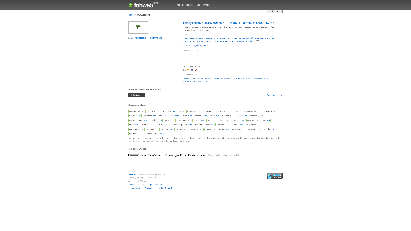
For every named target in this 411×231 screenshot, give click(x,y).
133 (205, 116)
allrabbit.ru (187, 78)
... (260, 41)
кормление (224, 38)
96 (183, 111)
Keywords (196, 46)
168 (274, 111)
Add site (180, 5)
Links (160, 188)
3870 (173, 120)
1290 (263, 125)
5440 (141, 134)
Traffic (205, 46)
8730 (199, 129)
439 (190, 125)
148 (234, 116)
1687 (190, 120)
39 (174, 111)
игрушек (270, 38)
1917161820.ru (189, 81)
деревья (199, 38)
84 (227, 120)
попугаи (241, 38)
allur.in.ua (208, 78)
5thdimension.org (219, 78)
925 (154, 116)
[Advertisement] (152, 63)
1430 (162, 134)
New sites (206, 5)
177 (143, 111)
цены (211, 41)
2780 (260, 111)
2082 (214, 129)
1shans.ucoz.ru (202, 81)
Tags (198, 5)
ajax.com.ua (232, 78)
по (207, 41)
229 (261, 116)
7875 (177, 116)
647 (217, 116)
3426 (190, 116)
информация (260, 38)
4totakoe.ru (242, 78)
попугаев (187, 41)
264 (167, 125)
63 (240, 111)
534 (256, 120)
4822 (241, 125)
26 (228, 111)
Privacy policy (150, 188)
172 (258, 129)
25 (274, 129)
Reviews (187, 46)
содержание (188, 38)
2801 (227, 129)
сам (216, 38)
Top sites (189, 5)
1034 (213, 125)
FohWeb (132, 174)
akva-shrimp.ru (198, 78)
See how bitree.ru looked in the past (146, 38)
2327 (172, 129)
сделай (249, 38)
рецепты (196, 41)
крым (225, 41)
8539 (160, 120)
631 (185, 129)
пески (241, 41)
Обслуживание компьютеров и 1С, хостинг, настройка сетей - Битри (228, 23)
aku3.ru (251, 78)
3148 (216, 120)
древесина (209, 38)
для (203, 41)
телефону (249, 41)
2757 (229, 125)
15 (143, 129)
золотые (218, 41)
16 (140, 116)
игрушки (233, 38)
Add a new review (275, 95)
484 (145, 120)
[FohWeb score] (133, 155)
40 (244, 129)
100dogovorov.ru (261, 78)
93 (152, 125)
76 (158, 111)
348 (268, 120)
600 (202, 120)
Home (131, 15)
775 (213, 111)
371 (157, 129)
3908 (242, 120)
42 (246, 116)
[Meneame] (188, 70)
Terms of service (135, 188)
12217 (166, 116)
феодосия (233, 41)
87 (200, 111)
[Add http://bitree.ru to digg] (184, 70)
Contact (168, 188)
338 (136, 125)
